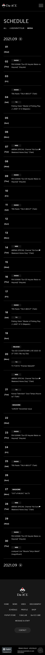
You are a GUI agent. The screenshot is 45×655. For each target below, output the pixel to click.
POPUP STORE (10, 615)
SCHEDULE (13, 610)
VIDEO (23, 604)
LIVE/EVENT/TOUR (17, 28)
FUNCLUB (23, 615)
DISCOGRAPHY (35, 604)
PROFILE (24, 610)
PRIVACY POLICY (23, 648)
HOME (6, 604)
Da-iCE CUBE (36, 615)
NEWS (15, 604)
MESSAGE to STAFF (22, 621)
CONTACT (22, 630)
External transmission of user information (26, 651)
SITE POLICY (33, 648)
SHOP (34, 610)
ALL (5, 28)
